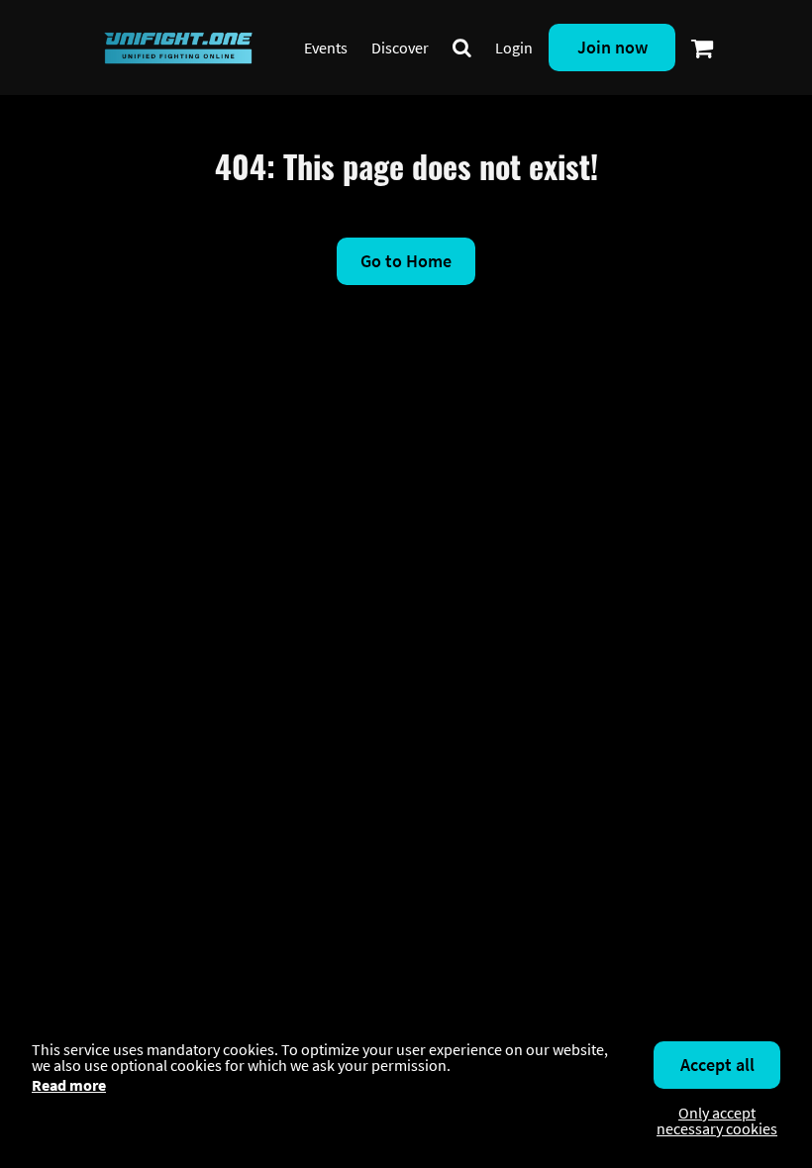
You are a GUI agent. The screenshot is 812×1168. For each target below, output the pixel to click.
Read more (69, 1085)
